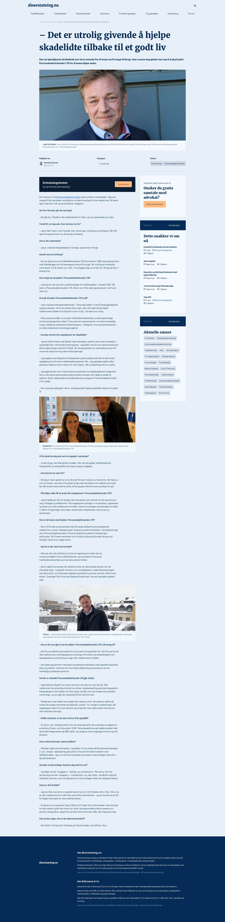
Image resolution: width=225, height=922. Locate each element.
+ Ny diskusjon (174, 225)
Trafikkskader (37, 13)
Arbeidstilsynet (168, 356)
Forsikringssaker (127, 13)
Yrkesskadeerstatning (166, 338)
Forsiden (42, 22)
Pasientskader (83, 13)
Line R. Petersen (168, 368)
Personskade (150, 362)
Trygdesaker (151, 13)
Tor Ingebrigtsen (152, 356)
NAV (162, 350)
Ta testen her (123, 184)
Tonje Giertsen (151, 350)
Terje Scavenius (166, 387)
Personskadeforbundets (69, 197)
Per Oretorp (156, 163)
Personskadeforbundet (175, 163)
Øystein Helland (151, 368)
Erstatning (173, 13)
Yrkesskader (60, 13)
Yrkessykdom (150, 393)
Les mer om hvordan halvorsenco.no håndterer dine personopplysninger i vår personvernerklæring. (119, 905)
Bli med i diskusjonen (163, 250)
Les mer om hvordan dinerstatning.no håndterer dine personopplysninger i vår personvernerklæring (120, 872)
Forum (191, 13)
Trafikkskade (164, 362)
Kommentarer (172, 350)
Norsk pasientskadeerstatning (158, 344)
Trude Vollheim (167, 374)
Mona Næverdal (151, 374)
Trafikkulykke (151, 381)
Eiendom (104, 13)
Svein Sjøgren (150, 387)
